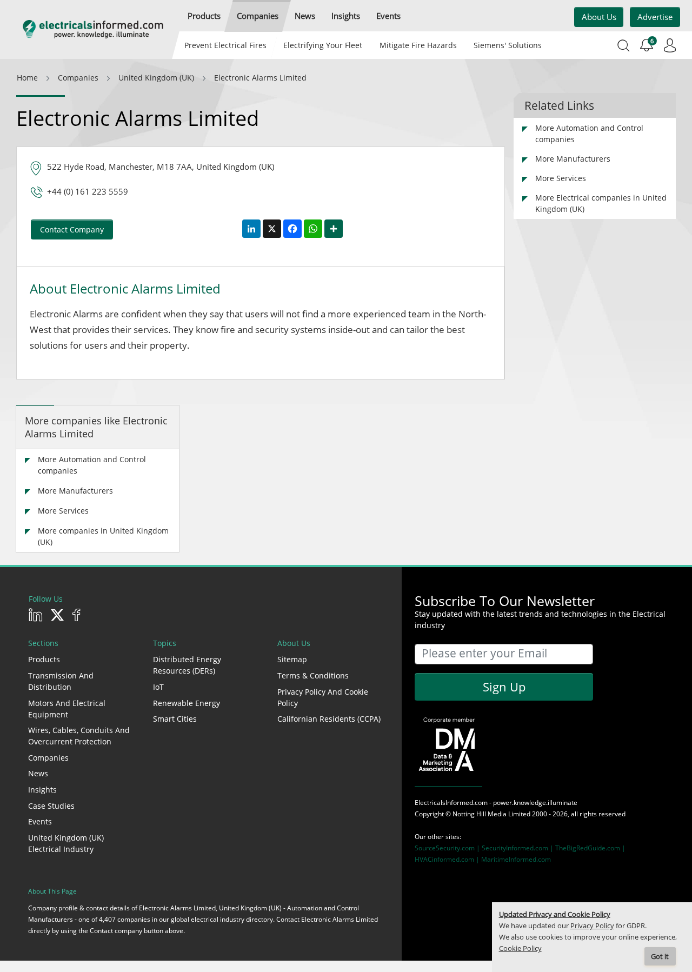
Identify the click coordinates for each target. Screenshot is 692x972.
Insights (42, 789)
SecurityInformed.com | (518, 848)
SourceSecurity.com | (448, 848)
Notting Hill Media (480, 813)
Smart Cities (175, 719)
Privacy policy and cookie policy (322, 697)
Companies (48, 758)
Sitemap (292, 659)
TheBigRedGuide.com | (590, 848)
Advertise (655, 16)
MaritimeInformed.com (516, 859)
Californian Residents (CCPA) (329, 719)
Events (40, 821)
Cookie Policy (520, 948)
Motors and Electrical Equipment (66, 709)
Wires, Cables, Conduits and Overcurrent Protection (79, 736)
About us (599, 16)
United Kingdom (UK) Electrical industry (66, 843)
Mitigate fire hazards (417, 45)
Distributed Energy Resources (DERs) (187, 665)
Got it (660, 956)
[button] (204, 16)
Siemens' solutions (508, 45)
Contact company (72, 229)
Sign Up (504, 686)
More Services (63, 510)
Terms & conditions (313, 675)
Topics (164, 643)
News (38, 773)
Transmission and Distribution (61, 681)
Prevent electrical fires (225, 45)
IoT (158, 687)
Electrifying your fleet (322, 45)
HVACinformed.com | (448, 859)
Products (44, 659)
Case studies (51, 806)
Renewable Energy (186, 703)
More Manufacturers (75, 490)
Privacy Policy (592, 925)
